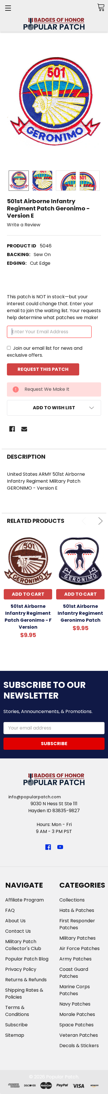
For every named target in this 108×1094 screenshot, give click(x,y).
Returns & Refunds (26, 979)
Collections (72, 900)
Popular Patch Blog (26, 959)
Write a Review (23, 224)
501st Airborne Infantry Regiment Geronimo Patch (80, 613)
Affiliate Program (24, 900)
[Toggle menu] (8, 8)
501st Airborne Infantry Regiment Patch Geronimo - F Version (28, 616)
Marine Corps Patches (74, 990)
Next (99, 521)
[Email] (24, 429)
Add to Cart (28, 594)
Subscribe (16, 1024)
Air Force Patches (79, 948)
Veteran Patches (78, 1035)
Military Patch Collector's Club (23, 945)
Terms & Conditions (17, 1011)
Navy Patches (74, 1004)
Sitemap (14, 1035)
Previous (85, 521)
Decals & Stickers (79, 1045)
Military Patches (77, 938)
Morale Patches (77, 1014)
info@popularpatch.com (34, 797)
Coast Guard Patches (73, 973)
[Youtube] (60, 847)
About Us (15, 920)
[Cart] (101, 7)
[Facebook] (12, 429)
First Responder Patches (77, 924)
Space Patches (76, 1024)
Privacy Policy (20, 969)
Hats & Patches (76, 910)
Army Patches (75, 959)
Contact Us (18, 931)
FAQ (10, 910)
